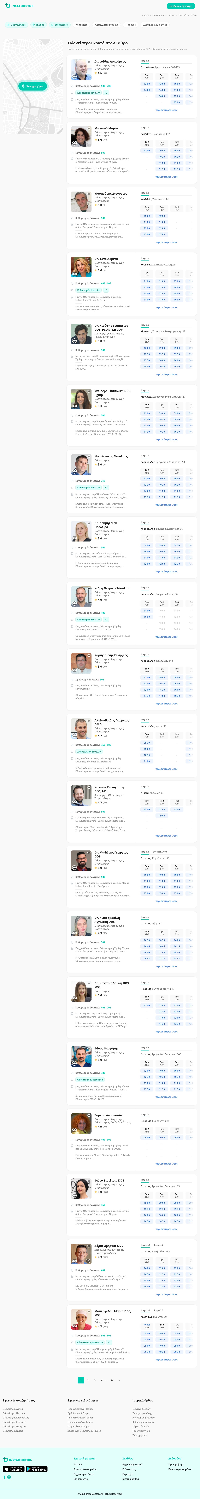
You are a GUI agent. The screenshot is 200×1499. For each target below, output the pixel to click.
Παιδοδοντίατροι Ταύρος (80, 1417)
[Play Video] (88, 1261)
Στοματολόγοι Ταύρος (78, 1426)
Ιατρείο (145, 60)
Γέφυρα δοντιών (141, 1426)
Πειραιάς (183, 15)
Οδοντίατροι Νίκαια (13, 1430)
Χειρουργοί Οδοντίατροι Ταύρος (84, 1430)
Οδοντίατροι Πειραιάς (14, 1413)
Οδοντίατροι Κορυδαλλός (16, 1417)
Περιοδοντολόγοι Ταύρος (80, 1422)
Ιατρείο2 (158, 1244)
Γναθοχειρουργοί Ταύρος (80, 1408)
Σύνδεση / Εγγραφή (181, 6)
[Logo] (19, 6)
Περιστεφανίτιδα (141, 1430)
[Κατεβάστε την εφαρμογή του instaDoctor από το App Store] (14, 1469)
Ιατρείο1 (145, 1244)
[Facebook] (4, 1477)
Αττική (172, 15)
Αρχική (145, 15)
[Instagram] (9, 1477)
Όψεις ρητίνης (140, 1435)
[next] (119, 1380)
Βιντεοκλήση (160, 851)
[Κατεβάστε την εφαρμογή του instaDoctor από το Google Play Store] (37, 1469)
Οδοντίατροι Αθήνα (13, 1408)
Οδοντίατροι (158, 15)
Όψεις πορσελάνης (142, 1413)
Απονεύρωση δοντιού (144, 1417)
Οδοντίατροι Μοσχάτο (14, 1426)
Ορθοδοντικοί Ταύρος (78, 1413)
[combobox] (16, 25)
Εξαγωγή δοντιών (142, 1408)
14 (112, 1380)
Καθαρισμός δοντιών (143, 1422)
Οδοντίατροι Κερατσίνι (14, 1422)
